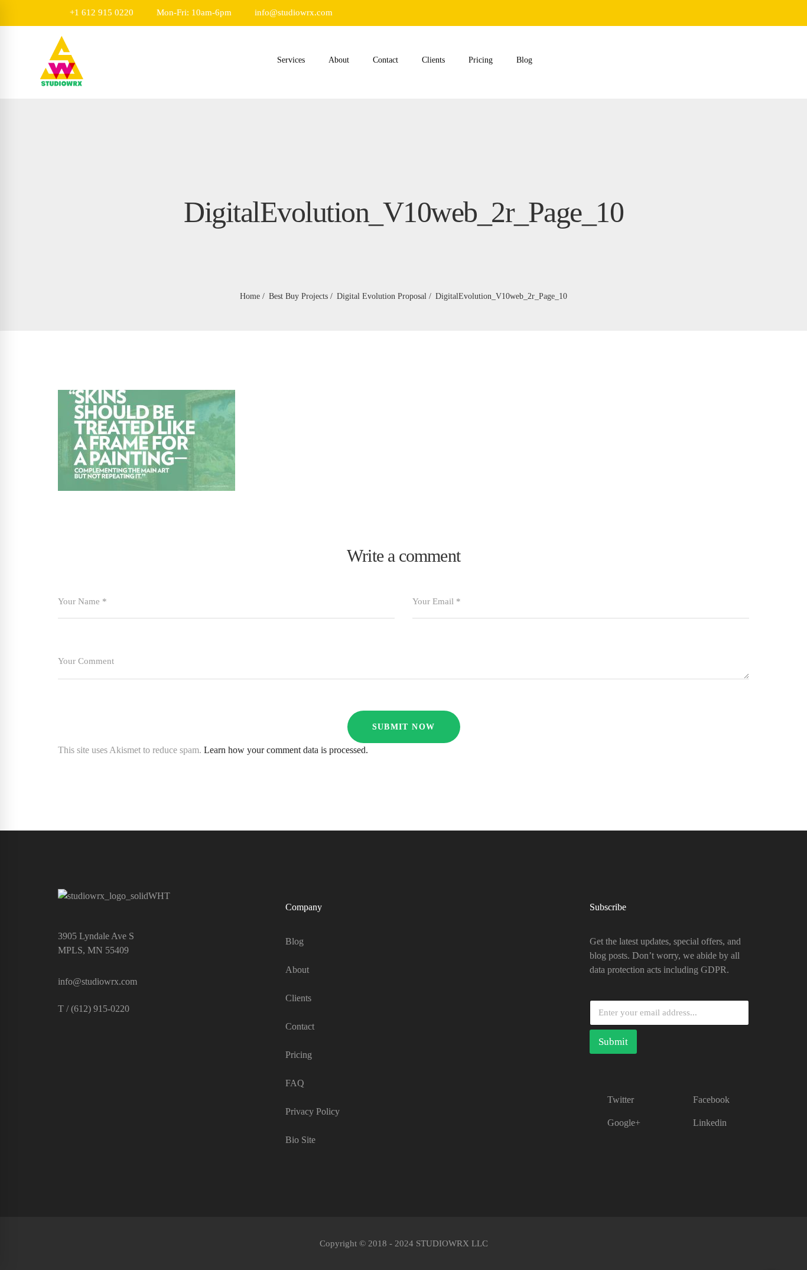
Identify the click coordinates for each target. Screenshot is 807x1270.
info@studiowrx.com (292, 12)
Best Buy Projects (298, 296)
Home (250, 296)
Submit (613, 1041)
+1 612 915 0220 (100, 12)
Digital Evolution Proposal (382, 296)
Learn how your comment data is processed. (286, 750)
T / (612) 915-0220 (93, 1009)
